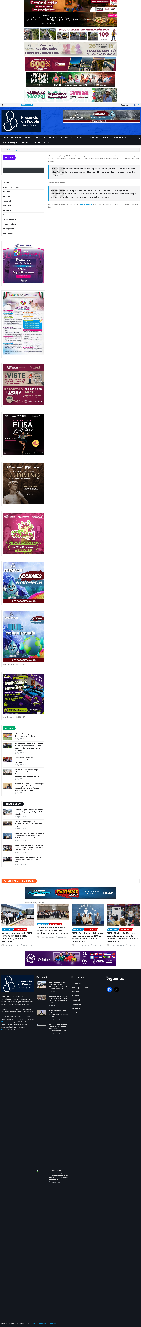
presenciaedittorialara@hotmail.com (13, 1027)
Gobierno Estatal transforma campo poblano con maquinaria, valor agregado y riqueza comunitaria (58, 1175)
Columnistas (80, 138)
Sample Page (13, 150)
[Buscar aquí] (139, 138)
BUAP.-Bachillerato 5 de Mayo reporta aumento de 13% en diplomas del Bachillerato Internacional (29, 835)
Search (23, 171)
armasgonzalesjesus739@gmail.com (16, 1022)
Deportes (53, 138)
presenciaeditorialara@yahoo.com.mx (14, 1024)
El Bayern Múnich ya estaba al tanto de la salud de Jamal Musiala (28, 735)
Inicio (5, 138)
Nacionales (27, 143)
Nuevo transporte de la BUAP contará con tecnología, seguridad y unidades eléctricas (29, 812)
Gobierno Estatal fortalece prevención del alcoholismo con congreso (27, 760)
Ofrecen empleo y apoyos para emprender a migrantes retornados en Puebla (58, 1013)
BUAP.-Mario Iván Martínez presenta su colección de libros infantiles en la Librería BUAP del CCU (29, 847)
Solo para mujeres (11, 143)
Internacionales (42, 143)
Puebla (27, 138)
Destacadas (16, 138)
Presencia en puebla (54, 1323)
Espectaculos (66, 138)
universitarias (40, 138)
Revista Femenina (119, 138)
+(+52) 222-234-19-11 (11, 1030)
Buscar (9, 157)
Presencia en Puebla (12, 945)
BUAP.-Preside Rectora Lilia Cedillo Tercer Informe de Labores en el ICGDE (28, 859)
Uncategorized (8, 229)
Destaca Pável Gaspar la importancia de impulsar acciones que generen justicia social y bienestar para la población (29, 747)
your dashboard (86, 204)
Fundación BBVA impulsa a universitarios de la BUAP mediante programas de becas (28, 824)
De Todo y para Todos (99, 138)
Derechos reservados (39, 1323)
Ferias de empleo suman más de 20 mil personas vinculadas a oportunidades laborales (58, 1027)
